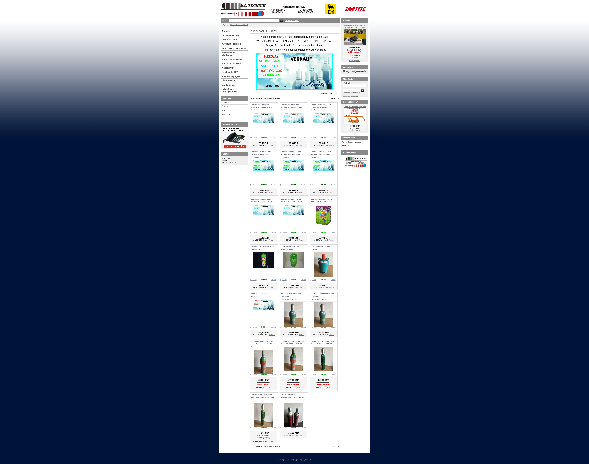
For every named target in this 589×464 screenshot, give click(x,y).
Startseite (345, 146)
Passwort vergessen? (351, 93)
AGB (223, 110)
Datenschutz (226, 102)
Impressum (226, 114)
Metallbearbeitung (230, 35)
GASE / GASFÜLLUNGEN (234, 48)
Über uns (225, 106)
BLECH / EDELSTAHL (232, 63)
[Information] (235, 149)
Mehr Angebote (354, 61)
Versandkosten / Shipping (351, 142)
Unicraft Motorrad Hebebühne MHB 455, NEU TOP (355, 107)
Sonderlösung (228, 85)
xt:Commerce (307, 459)
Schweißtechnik (229, 40)
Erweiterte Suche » (292, 21)
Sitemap (225, 118)
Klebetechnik (228, 68)
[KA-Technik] (267, 18)
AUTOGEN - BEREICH (232, 44)
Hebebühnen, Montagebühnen (229, 90)
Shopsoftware (283, 461)
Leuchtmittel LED (230, 72)
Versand (272, 145)
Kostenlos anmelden (350, 96)
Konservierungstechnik (233, 59)
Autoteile (226, 31)
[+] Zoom (253, 137)
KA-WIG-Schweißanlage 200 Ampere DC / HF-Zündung (354, 26)
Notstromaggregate (231, 76)
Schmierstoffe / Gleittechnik (229, 54)
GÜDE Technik (228, 81)
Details (273, 137)
